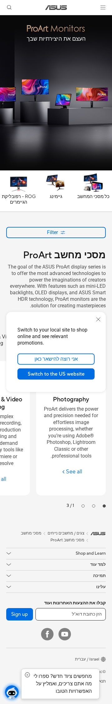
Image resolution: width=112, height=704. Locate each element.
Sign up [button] (19, 614)
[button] (103, 7)
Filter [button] (52, 232)
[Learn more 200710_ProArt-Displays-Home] (56, 169)
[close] (98, 319)
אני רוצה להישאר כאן (56, 359)
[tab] (104, 506)
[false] (56, 27)
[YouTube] (64, 634)
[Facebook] (47, 634)
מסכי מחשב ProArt (67, 540)
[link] (56, 7)
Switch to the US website (56, 374)
